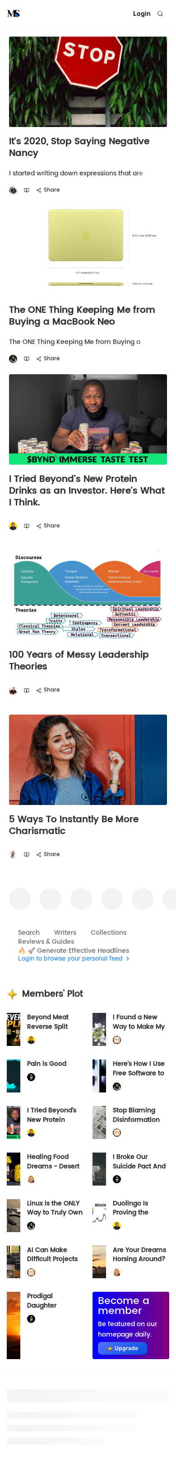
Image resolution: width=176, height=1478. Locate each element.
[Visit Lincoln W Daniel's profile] (13, 526)
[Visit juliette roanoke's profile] (31, 1077)
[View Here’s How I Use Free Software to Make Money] (99, 1075)
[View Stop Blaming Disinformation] (99, 1122)
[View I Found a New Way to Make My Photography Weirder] (99, 1029)
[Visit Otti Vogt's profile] (13, 690)
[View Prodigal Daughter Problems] (13, 1325)
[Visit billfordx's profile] (117, 1040)
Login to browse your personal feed (70, 958)
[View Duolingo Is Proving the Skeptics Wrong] (99, 1215)
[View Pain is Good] (13, 1075)
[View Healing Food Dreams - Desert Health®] (13, 1169)
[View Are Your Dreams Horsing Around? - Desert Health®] (99, 1262)
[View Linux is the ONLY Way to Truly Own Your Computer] (13, 1215)
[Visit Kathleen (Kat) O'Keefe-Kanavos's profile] (31, 1179)
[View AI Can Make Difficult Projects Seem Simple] (13, 1262)
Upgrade (126, 1348)
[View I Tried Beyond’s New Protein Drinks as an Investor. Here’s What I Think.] (13, 1122)
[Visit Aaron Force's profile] (13, 855)
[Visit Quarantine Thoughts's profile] (13, 190)
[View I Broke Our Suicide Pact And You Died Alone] (99, 1169)
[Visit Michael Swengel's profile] (13, 359)
